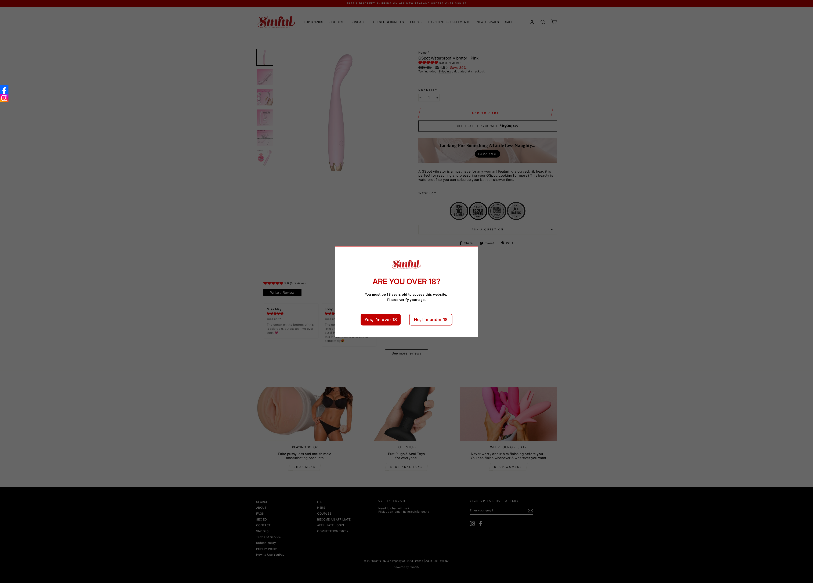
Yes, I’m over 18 (380, 319)
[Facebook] (4, 89)
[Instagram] (4, 98)
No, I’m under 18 (431, 319)
